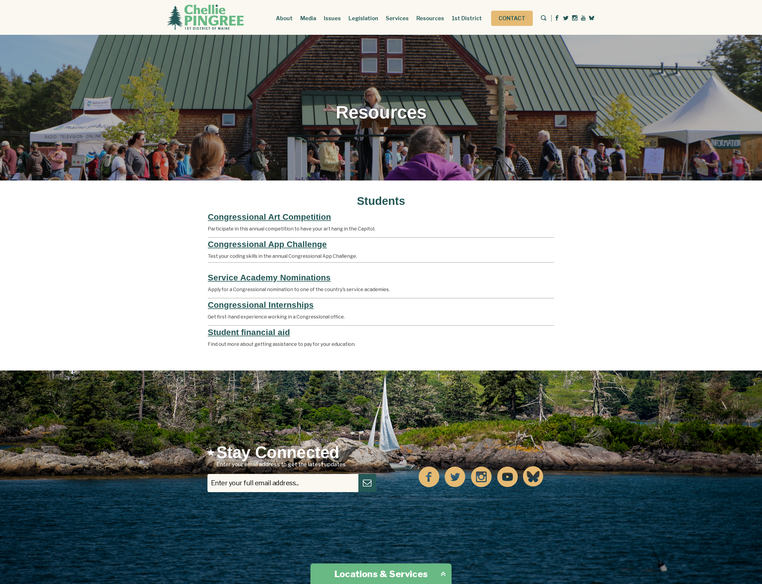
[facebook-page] (557, 18)
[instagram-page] (574, 18)
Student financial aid (249, 332)
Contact (512, 18)
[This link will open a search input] (543, 18)
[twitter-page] (566, 18)
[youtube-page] (583, 18)
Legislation (363, 18)
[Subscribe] (367, 483)
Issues (332, 18)
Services (397, 18)
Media (308, 18)
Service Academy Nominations (269, 277)
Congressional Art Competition (269, 217)
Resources (430, 18)
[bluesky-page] (591, 18)
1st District (467, 18)
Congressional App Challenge (267, 244)
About (284, 18)
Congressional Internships (261, 305)
